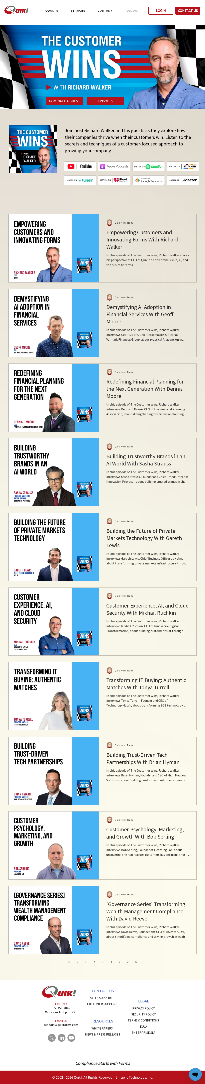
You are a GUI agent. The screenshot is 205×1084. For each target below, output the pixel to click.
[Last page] (136, 961)
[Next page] (127, 961)
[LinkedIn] (61, 1038)
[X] (52, 1038)
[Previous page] (77, 961)
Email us (61, 1021)
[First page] (68, 961)
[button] (49, 10)
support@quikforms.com (61, 1025)
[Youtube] (71, 1038)
